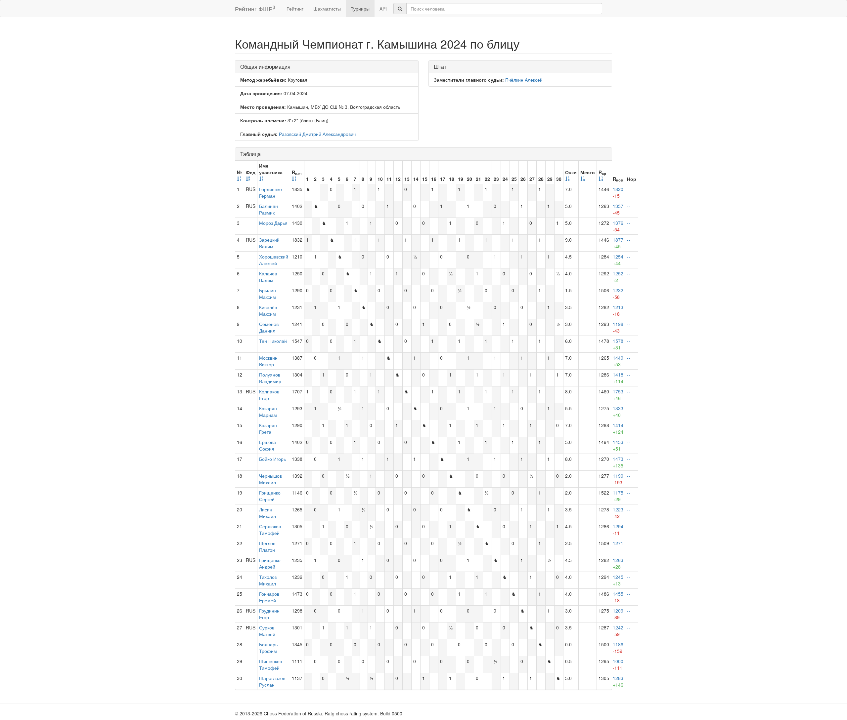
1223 (618, 512)
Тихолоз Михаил (268, 580)
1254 (618, 259)
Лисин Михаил (267, 512)
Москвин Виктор (268, 361)
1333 (618, 411)
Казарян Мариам (268, 411)
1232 (618, 293)
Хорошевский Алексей (273, 259)
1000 (618, 664)
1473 (618, 462)
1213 (618, 310)
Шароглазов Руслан (272, 681)
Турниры (360, 8)
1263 (618, 563)
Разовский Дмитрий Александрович (317, 134)
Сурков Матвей (267, 630)
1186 (618, 647)
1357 (618, 209)
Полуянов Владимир (270, 377)
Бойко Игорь (272, 459)
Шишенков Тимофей (270, 664)
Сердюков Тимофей (270, 529)
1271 (618, 543)
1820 (618, 192)
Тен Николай (273, 341)
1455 (618, 597)
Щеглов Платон (267, 546)
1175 (618, 495)
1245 (618, 580)
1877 (618, 243)
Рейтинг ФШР (255, 8)
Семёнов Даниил (269, 327)
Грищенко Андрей (270, 563)
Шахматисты (327, 8)
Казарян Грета (268, 428)
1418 (618, 377)
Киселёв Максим (268, 310)
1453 (618, 445)
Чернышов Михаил (270, 479)
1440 (618, 361)
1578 (618, 344)
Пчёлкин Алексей (524, 79)
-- (628, 189)
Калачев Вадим (268, 276)
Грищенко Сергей (270, 495)
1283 (618, 681)
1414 (618, 428)
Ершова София (267, 445)
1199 (618, 479)
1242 (618, 630)
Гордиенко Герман (270, 192)
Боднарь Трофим (268, 647)
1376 (618, 226)
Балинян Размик (268, 209)
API (383, 8)
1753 (618, 394)
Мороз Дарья (273, 223)
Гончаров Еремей (269, 597)
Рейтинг (295, 8)
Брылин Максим (267, 293)
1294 (618, 529)
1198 (618, 327)
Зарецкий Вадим (269, 243)
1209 (618, 613)
